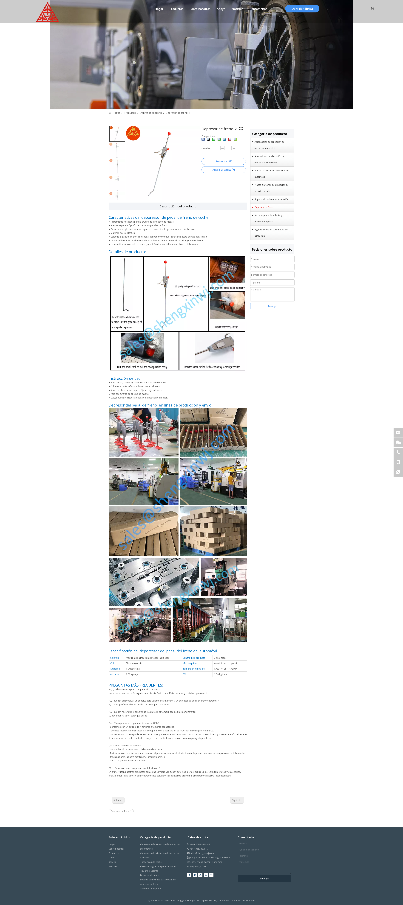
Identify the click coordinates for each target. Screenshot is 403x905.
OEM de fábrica (302, 9)
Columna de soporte (150, 888)
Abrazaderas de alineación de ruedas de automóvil (269, 145)
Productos (114, 853)
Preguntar (222, 161)
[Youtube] (206, 875)
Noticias (113, 866)
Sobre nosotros (117, 848)
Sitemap (226, 900)
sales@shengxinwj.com (200, 853)
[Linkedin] (195, 875)
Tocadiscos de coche (151, 861)
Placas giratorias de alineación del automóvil (272, 173)
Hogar (112, 844)
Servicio (112, 861)
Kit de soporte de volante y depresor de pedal (268, 218)
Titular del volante (149, 870)
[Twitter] (200, 875)
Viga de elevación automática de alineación (271, 232)
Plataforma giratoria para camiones (158, 866)
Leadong (250, 900)
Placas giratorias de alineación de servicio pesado (272, 188)
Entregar (272, 306)
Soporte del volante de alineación (272, 199)
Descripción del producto (177, 206)
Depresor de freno (264, 207)
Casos (112, 857)
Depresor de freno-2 (121, 811)
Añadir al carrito (222, 169)
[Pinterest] (211, 875)
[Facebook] (189, 875)
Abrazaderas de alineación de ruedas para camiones (269, 159)
